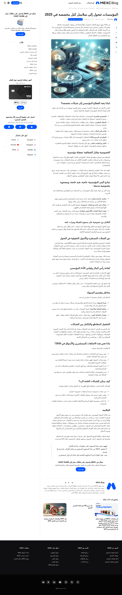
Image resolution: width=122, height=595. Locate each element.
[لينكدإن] (116, 37)
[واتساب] (116, 52)
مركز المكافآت (84, 559)
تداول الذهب (55, 559)
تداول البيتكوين (54, 553)
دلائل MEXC (33, 64)
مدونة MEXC (115, 8)
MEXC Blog (110, 19)
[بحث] (21, 3)
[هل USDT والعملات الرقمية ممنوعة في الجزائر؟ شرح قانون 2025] (54, 509)
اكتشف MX (33, 55)
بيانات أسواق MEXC (23, 553)
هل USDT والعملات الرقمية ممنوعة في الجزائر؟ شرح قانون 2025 (55, 520)
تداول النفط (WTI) (54, 565)
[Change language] (8, 3)
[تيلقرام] (116, 47)
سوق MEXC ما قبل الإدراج (21, 559)
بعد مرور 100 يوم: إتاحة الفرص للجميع (82, 507)
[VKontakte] (116, 42)
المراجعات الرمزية (31, 61)
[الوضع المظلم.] (5, 3)
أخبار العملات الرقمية (112, 559)
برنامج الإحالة (84, 553)
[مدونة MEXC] (107, 3)
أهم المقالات (90, 3)
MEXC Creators (32, 46)
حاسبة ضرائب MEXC (23, 556)
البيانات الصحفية (32, 58)
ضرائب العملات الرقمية (30, 67)
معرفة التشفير (33, 73)
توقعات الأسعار (114, 556)
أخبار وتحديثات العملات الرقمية (103, 8)
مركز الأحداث (84, 562)
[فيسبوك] (116, 28)
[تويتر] (116, 32)
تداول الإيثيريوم (54, 556)
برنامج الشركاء (84, 556)
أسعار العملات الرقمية (112, 553)
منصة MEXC (59, 588)
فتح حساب (15, 3)
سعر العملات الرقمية (75, 3)
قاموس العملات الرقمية (111, 562)
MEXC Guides (32, 49)
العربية (20, 107)
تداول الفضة (55, 562)
